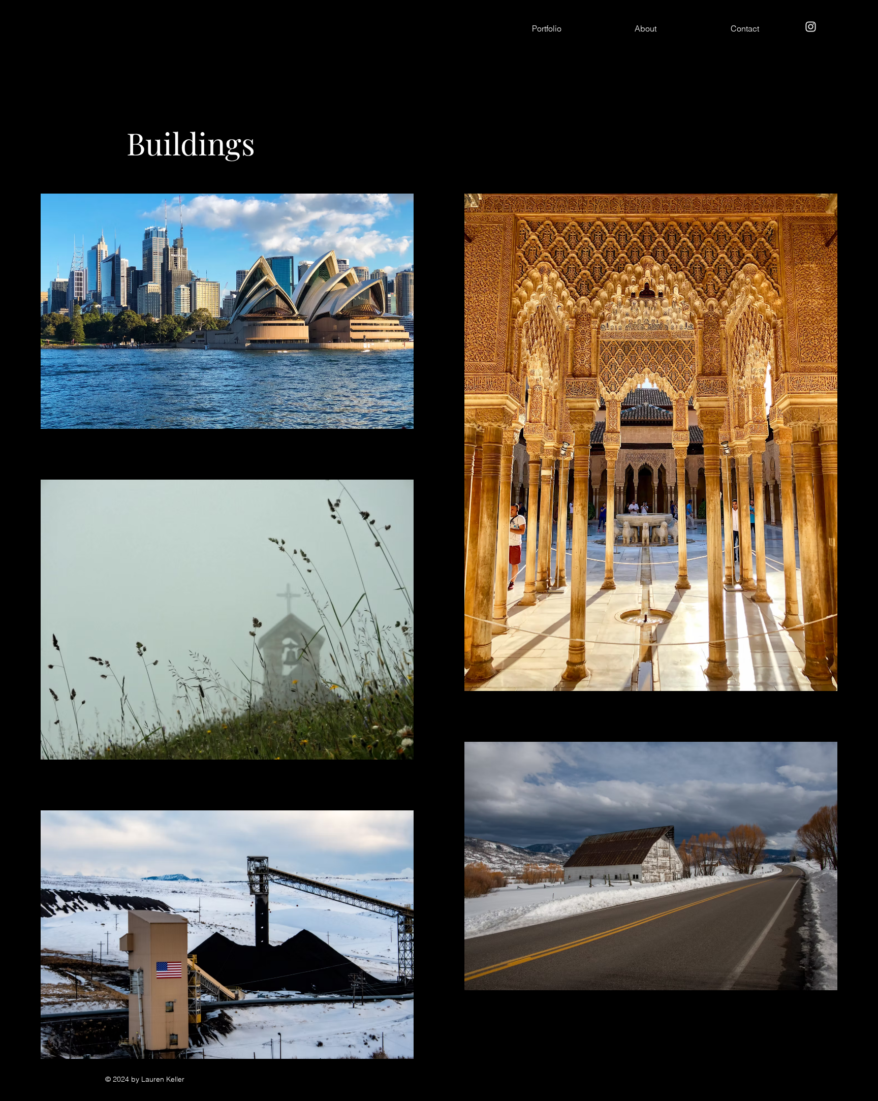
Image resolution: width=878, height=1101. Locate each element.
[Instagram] (811, 27)
